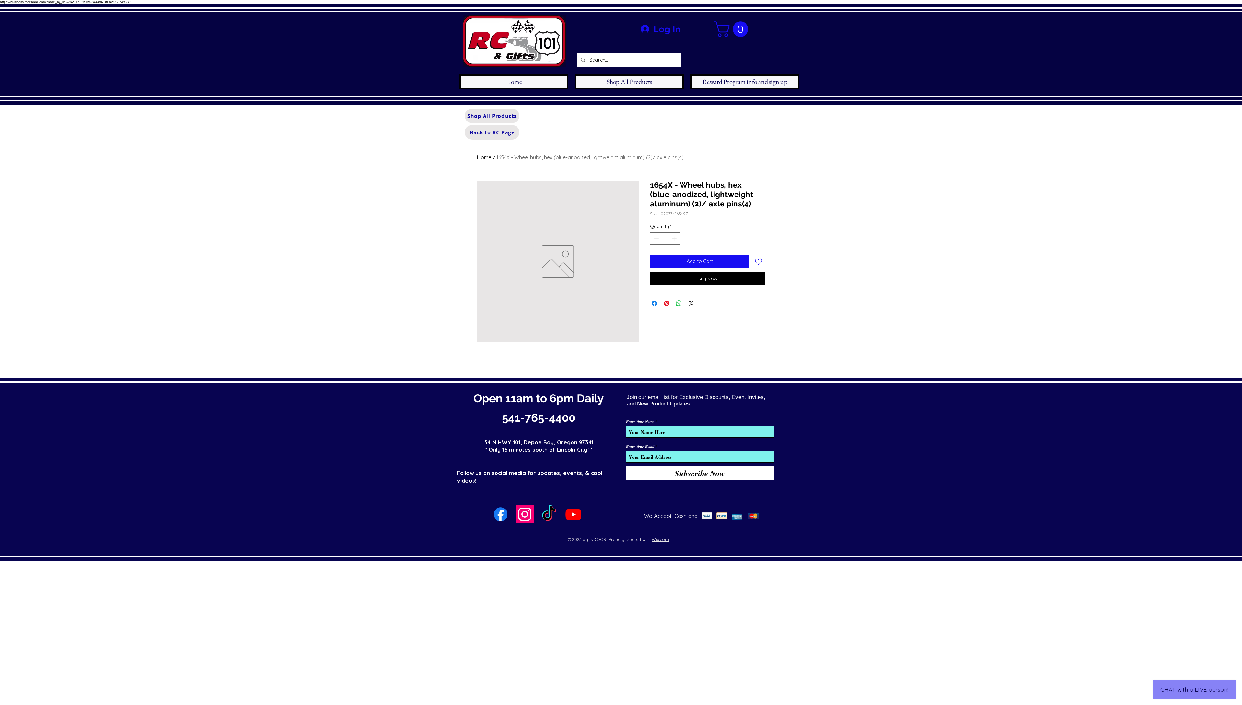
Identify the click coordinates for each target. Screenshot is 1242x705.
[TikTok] (549, 514)
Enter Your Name (640, 422)
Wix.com (660, 539)
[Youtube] (573, 514)
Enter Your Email (640, 446)
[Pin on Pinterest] (666, 303)
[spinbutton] (665, 239)
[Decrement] (655, 239)
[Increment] (674, 239)
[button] (733, 29)
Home (484, 157)
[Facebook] (500, 514)
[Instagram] (525, 514)
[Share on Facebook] (654, 303)
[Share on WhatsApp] (679, 303)
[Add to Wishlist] (758, 261)
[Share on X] (691, 303)
